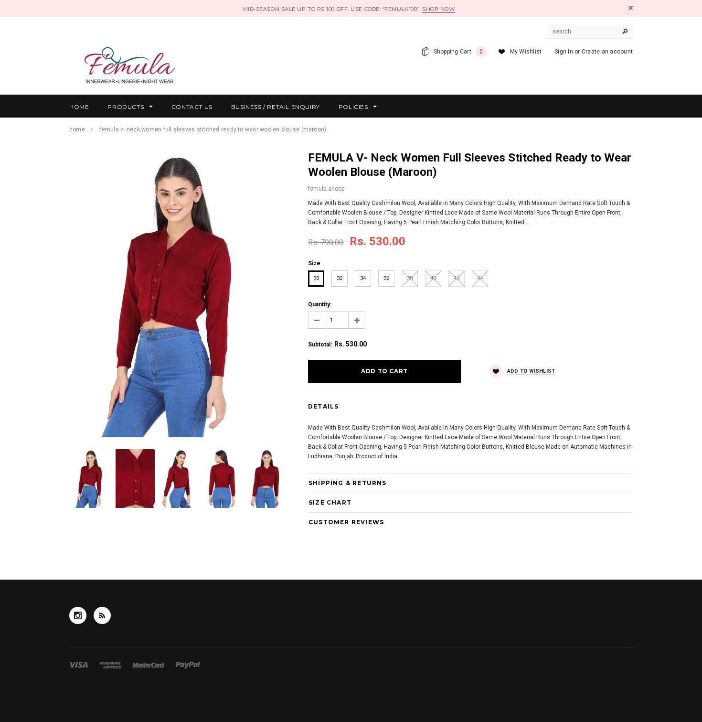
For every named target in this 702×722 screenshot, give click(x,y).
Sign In (563, 51)
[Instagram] (77, 615)
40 (433, 278)
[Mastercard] (149, 664)
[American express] (111, 664)
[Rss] (102, 615)
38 (410, 278)
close (630, 8)
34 (363, 278)
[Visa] (79, 664)
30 (316, 278)
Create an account (607, 51)
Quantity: (319, 304)
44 (480, 278)
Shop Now (438, 9)
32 (339, 278)
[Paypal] (188, 664)
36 (386, 278)
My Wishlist (526, 51)
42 (456, 278)
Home (77, 129)
